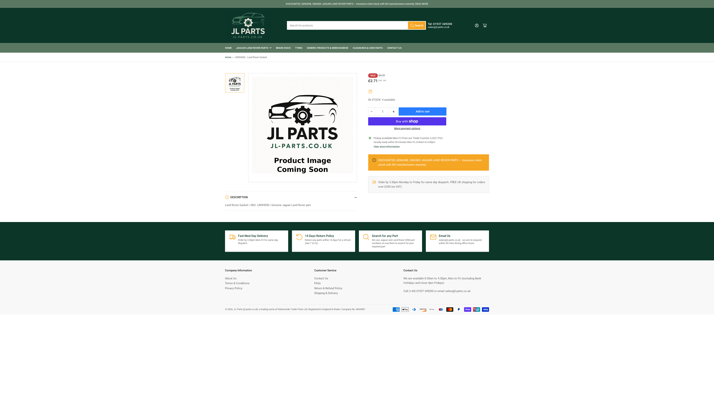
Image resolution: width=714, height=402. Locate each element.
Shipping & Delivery (326, 293)
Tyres (298, 48)
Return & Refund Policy (328, 288)
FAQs (317, 283)
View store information (387, 146)
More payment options (407, 128)
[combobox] (356, 25)
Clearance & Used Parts (368, 48)
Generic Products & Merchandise (327, 48)
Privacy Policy (233, 288)
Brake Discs (283, 48)
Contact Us (394, 48)
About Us (231, 278)
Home (228, 48)
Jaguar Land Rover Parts (252, 48)
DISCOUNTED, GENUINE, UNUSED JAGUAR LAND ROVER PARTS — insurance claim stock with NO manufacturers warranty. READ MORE (357, 3)
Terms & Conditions (237, 283)
